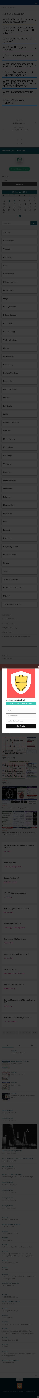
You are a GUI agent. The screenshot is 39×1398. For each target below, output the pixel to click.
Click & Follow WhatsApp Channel (21, 703)
